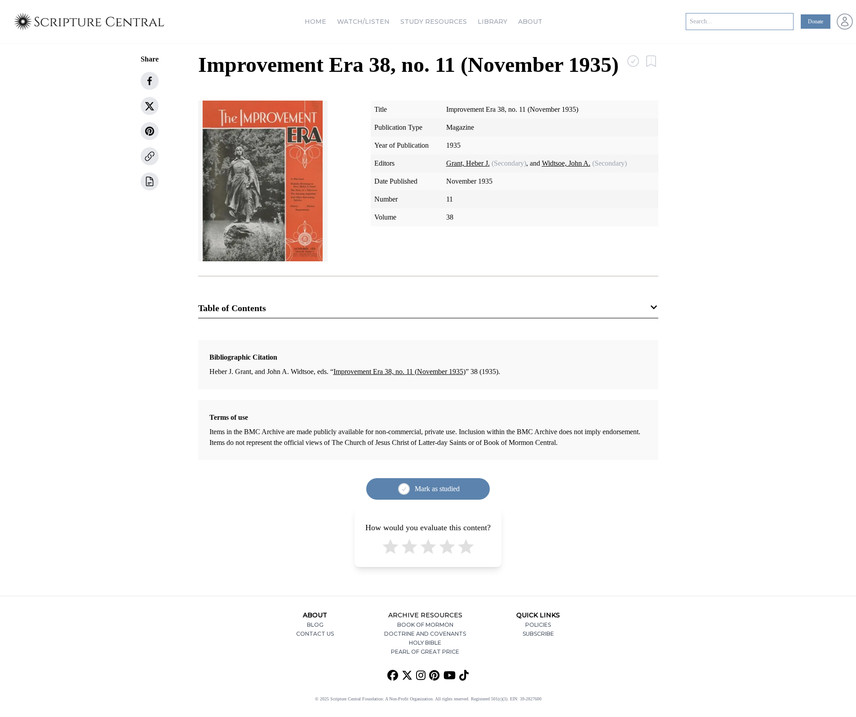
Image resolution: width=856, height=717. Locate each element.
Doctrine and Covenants (425, 633)
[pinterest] (150, 131)
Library (492, 22)
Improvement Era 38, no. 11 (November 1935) (399, 371)
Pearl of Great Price (425, 651)
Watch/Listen (363, 22)
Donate (815, 21)
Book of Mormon (425, 624)
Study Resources (433, 22)
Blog (315, 624)
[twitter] (150, 106)
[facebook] (150, 81)
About (530, 22)
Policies (538, 624)
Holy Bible (425, 642)
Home (315, 22)
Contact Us (315, 633)
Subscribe (538, 633)
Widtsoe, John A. (566, 163)
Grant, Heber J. (468, 163)
